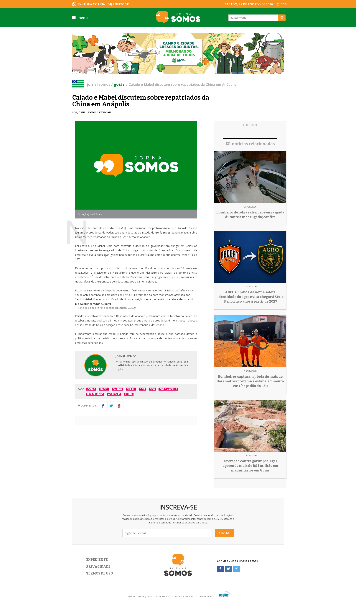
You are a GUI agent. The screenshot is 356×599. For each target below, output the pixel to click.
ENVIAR (224, 533)
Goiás (119, 84)
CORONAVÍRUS (168, 389)
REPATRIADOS (95, 394)
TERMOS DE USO (99, 573)
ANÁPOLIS (114, 394)
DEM (142, 389)
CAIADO (117, 389)
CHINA (129, 394)
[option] (178, 53)
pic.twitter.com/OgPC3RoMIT (94, 304)
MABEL (104, 389)
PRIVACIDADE (98, 566)
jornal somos (98, 84)
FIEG (152, 389)
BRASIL (131, 389)
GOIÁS (91, 389)
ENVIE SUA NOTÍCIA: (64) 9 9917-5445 (104, 4)
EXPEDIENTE (97, 560)
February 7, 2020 (126, 307)
